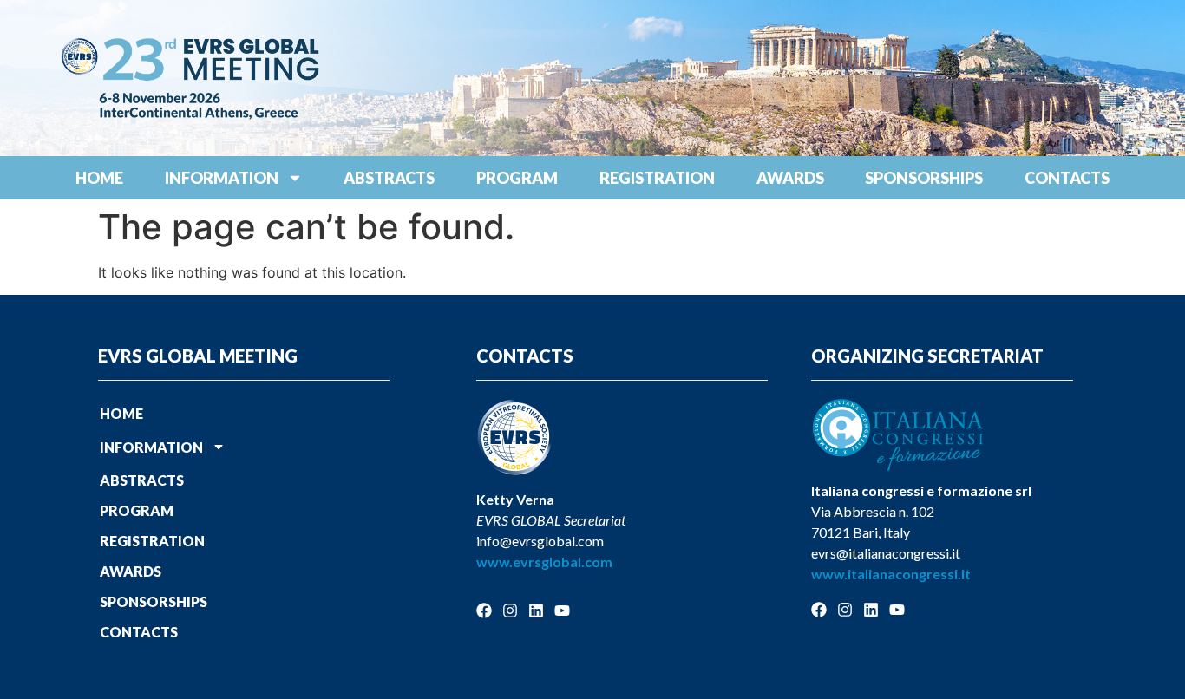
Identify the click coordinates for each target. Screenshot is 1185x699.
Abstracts (389, 177)
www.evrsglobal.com (544, 561)
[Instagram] (510, 610)
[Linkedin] (536, 610)
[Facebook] (484, 610)
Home (99, 177)
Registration (657, 177)
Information (221, 177)
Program (517, 177)
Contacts (1067, 177)
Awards (790, 177)
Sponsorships (924, 177)
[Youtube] (562, 610)
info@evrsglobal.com (540, 540)
